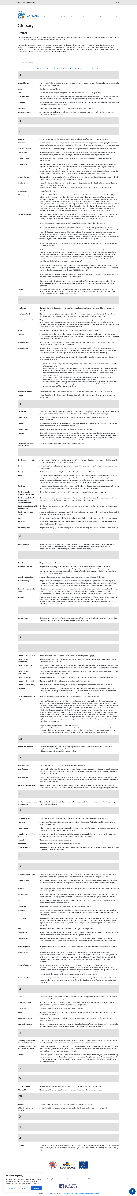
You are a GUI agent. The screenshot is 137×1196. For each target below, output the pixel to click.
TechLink (49, 1193)
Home (46, 17)
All (38, 68)
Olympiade (113, 17)
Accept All (36, 1188)
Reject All (24, 1188)
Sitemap (91, 1179)
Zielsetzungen (54, 17)
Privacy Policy (51, 1179)
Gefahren (64, 17)
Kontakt (61, 1179)
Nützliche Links (80, 1179)
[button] (132, 1191)
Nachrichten (104, 17)
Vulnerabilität (75, 17)
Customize (12, 1188)
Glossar (69, 1179)
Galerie (95, 17)
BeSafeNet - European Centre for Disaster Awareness (81, 1193)
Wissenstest (87, 17)
